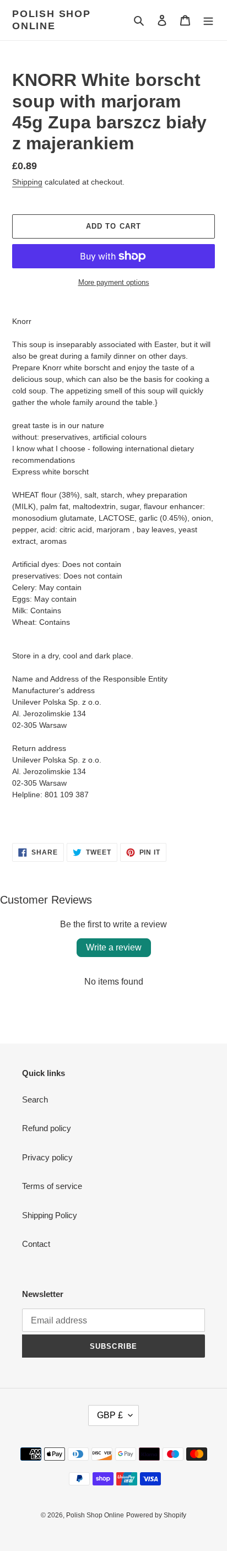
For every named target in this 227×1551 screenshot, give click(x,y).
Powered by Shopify (156, 1515)
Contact (36, 1244)
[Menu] (208, 20)
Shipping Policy (49, 1215)
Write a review (114, 947)
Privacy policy (47, 1157)
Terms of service (52, 1186)
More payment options (113, 282)
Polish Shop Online (51, 19)
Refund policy (46, 1128)
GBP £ (110, 1415)
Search (35, 1099)
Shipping (27, 181)
